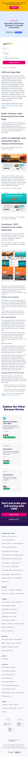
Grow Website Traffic (6, 555)
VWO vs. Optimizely (6, 602)
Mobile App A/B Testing (7, 558)
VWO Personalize (5, 593)
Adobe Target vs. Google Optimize (9, 612)
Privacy (2, 748)
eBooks (3, 643)
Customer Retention (6, 551)
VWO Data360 (19, 590)
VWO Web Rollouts (20, 593)
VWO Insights (11, 590)
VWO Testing (4, 590)
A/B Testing (4, 536)
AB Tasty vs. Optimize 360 (7, 630)
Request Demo (14, 514)
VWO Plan (12, 593)
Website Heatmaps (6, 574)
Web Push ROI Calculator (7, 678)
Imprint (11, 748)
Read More (14, 7)
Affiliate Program (12, 708)
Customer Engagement (18, 543)
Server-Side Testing (15, 562)
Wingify (13, 744)
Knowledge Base (5, 658)
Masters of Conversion (13, 646)
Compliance (13, 746)
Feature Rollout (15, 551)
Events (13, 643)
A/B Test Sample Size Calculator (8, 670)
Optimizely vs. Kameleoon (7, 623)
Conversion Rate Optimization (8, 539)
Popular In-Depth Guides (7, 650)
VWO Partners (5, 708)
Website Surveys (5, 581)
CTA (16, 321)
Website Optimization (15, 574)
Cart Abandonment (12, 536)
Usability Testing (14, 566)
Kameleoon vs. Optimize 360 (8, 627)
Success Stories (17, 639)
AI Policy (7, 748)
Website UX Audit (20, 692)
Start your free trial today (12, 395)
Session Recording (6, 566)
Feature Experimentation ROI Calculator (10, 685)
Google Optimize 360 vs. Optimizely (9, 609)
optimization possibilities (9, 105)
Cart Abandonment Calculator (8, 681)
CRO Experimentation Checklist (8, 692)
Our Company (5, 704)
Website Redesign (17, 578)
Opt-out (16, 748)
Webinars (8, 643)
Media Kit (16, 704)
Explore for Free (14, 62)
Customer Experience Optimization (9, 547)
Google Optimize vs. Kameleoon (8, 620)
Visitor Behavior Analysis (7, 570)
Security (8, 746)
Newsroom (4, 711)
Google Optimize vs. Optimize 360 (9, 616)
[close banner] (27, 1)
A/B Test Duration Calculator (8, 674)
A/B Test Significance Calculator (8, 667)
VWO (16, 103)
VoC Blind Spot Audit (6, 696)
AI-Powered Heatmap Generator (8, 688)
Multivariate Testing (17, 558)
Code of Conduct (21, 746)
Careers (10, 704)
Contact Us (20, 708)
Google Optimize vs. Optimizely (8, 605)
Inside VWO (4, 646)
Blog (3, 639)
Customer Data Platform (7, 543)
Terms (4, 746)
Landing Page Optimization (17, 555)
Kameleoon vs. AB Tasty (19, 623)
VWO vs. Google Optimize (16, 602)
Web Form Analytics (18, 570)
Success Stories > (5, 67)
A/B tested (18, 217)
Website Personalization (7, 578)
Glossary (18, 643)
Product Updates (9, 639)
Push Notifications (6, 562)
